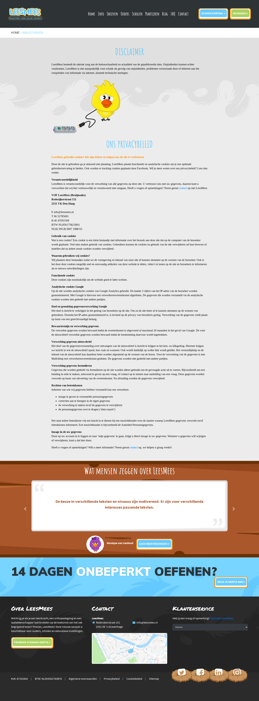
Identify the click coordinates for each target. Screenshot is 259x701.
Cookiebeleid (134, 678)
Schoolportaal (212, 13)
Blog (165, 14)
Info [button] (101, 14)
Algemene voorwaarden (83, 678)
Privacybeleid (112, 678)
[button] (25, 508)
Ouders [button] (125, 14)
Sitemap (154, 678)
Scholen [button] (137, 14)
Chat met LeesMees (221, 618)
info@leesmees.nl (147, 622)
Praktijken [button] (152, 14)
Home (91, 14)
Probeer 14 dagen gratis (31, 642)
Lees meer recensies (153, 543)
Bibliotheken (33, 32)
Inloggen (239, 13)
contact (183, 188)
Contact (183, 14)
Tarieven (112, 14)
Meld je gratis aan (230, 581)
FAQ (173, 14)
